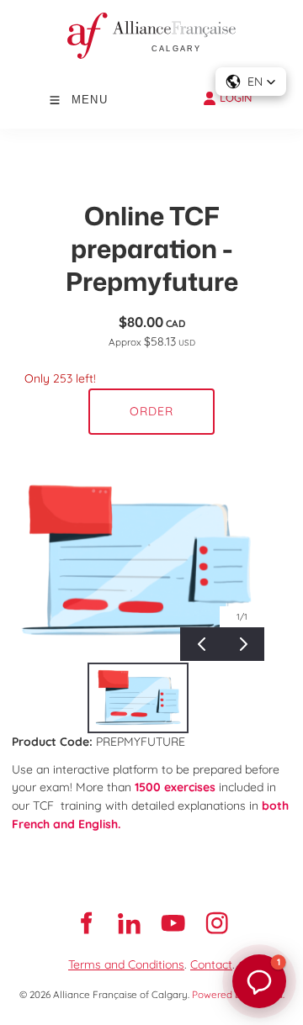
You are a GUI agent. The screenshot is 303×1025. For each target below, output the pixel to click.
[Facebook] (86, 923)
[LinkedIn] (130, 923)
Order (151, 411)
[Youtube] (173, 923)
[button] (251, 81)
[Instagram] (217, 923)
